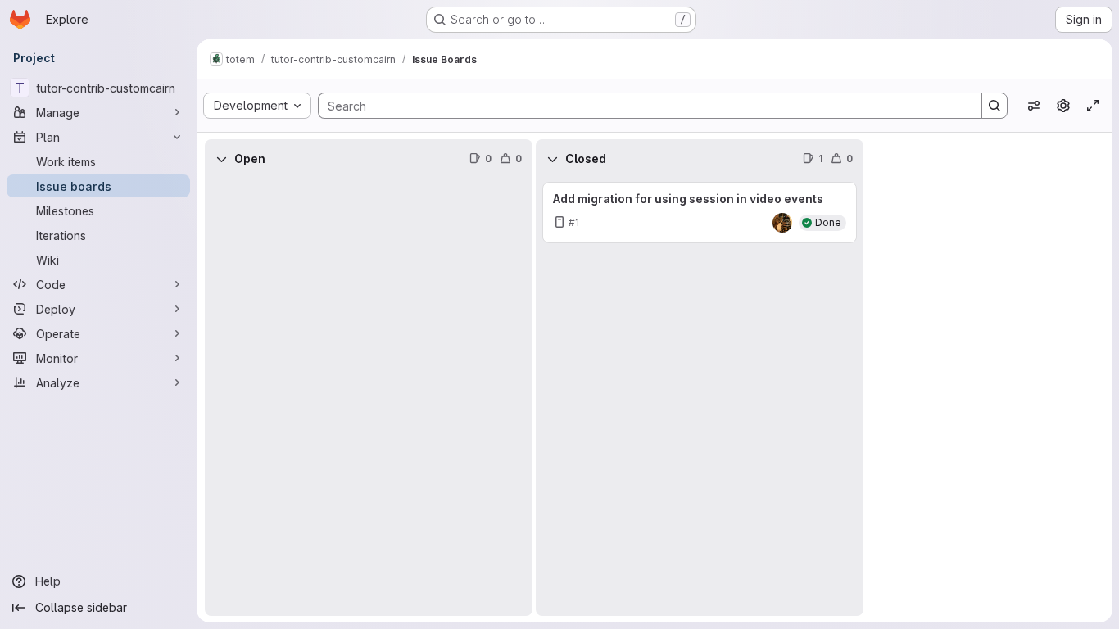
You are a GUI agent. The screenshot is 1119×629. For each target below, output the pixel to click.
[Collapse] (221, 159)
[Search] (994, 106)
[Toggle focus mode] (1093, 106)
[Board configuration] (1063, 106)
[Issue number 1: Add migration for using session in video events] (699, 212)
